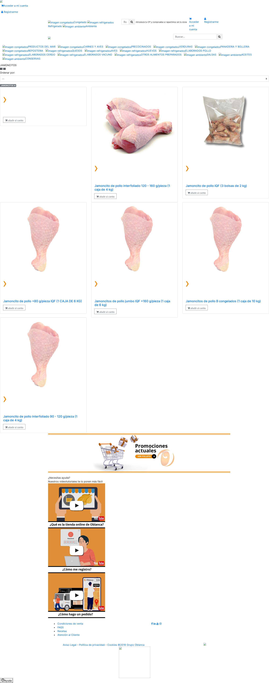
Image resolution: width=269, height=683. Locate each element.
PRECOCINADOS (141, 46)
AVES (114, 50)
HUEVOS (151, 50)
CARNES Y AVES (93, 46)
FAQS (60, 627)
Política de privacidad (92, 644)
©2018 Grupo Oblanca (131, 644)
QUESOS (77, 50)
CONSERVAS (32, 58)
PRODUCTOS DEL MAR (41, 46)
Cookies (112, 644)
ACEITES (246, 54)
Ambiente (91, 26)
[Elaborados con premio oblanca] (139, 453)
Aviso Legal (69, 644)
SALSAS (211, 54)
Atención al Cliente (68, 634)
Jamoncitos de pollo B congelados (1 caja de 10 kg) (223, 301)
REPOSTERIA (35, 50)
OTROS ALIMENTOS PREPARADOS (161, 54)
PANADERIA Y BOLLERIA (234, 46)
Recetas (62, 631)
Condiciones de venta (70, 623)
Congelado (80, 22)
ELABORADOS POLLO (198, 50)
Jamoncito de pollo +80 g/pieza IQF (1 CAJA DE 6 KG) (42, 301)
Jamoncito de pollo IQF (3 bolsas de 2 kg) (216, 186)
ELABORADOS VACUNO (98, 54)
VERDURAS (185, 46)
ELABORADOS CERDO (42, 54)
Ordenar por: (7, 72)
